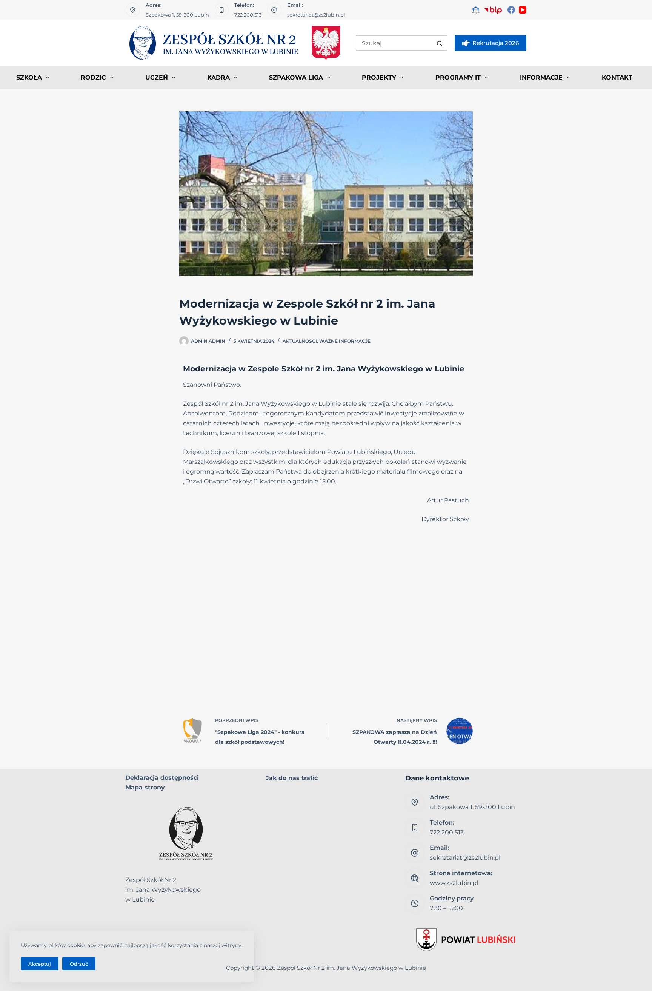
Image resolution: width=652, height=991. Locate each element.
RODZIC (93, 77)
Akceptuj (39, 964)
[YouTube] (522, 10)
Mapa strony (145, 787)
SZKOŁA (29, 77)
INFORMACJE (541, 77)
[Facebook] (511, 10)
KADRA (218, 77)
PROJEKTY (379, 77)
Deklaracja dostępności (162, 777)
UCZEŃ (156, 77)
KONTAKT (617, 77)
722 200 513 (247, 15)
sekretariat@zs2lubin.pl (316, 15)
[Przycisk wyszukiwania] (439, 43)
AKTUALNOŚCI (300, 341)
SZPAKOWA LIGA (296, 77)
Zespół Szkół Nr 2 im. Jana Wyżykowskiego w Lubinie (351, 967)
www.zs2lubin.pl (454, 882)
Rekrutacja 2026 (495, 42)
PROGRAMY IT (458, 77)
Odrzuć (79, 964)
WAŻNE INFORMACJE (345, 341)
